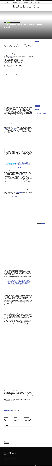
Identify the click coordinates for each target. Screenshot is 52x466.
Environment (14, 2)
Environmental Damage (23, 399)
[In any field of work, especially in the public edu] (44, 144)
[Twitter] (45, 0)
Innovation (30, 399)
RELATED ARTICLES (8, 410)
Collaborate (19, 0)
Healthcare (33, 2)
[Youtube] (47, 0)
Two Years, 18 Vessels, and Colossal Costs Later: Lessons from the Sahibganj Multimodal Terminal (28, 420)
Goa (27, 399)
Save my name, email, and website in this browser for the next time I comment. (15, 441)
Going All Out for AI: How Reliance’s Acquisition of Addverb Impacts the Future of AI (18, 420)
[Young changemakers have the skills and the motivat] (38, 196)
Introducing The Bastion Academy (32, 0)
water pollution (13, 400)
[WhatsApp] (9, 42)
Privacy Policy (35, 465)
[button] (47, 2)
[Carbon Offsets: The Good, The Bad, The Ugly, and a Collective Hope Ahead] (8, 415)
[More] (18, 42)
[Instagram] (40, 0)
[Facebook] (39, 0)
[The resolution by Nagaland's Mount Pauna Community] (38, 138)
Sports (20, 2)
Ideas (39, 2)
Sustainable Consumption (7, 400)
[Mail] (43, 0)
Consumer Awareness (9, 399)
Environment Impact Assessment (16, 399)
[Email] (14, 42)
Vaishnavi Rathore (12, 403)
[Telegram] (16, 42)
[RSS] (44, 0)
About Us (15, 0)
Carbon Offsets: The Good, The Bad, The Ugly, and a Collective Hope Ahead (8, 420)
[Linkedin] (41, 0)
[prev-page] (4, 422)
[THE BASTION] (26, 7)
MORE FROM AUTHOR (15, 410)
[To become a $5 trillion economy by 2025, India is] (44, 196)
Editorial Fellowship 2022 (24, 0)
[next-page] (6, 422)
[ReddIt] (12, 42)
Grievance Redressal (45, 465)
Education (7, 2)
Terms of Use (40, 465)
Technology (26, 2)
